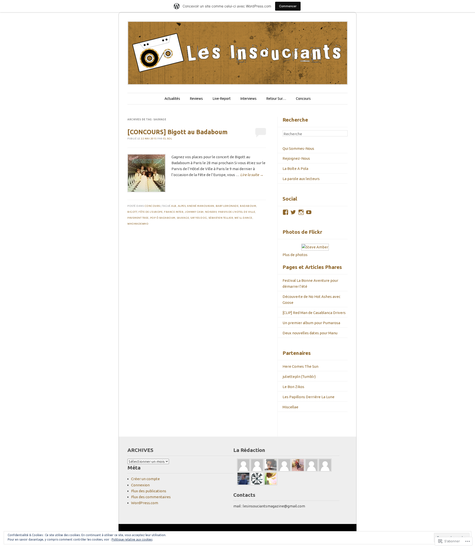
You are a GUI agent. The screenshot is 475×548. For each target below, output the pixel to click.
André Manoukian (200, 206)
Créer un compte (145, 479)
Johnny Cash (194, 211)
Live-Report (222, 99)
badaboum (248, 206)
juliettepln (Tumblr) (299, 376)
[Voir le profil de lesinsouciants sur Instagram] (301, 212)
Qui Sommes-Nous (298, 148)
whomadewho (137, 223)
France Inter (173, 211)
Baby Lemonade (227, 206)
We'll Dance (243, 217)
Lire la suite (251, 175)
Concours (303, 99)
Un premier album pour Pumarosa (311, 323)
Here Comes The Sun (300, 366)
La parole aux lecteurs (301, 179)
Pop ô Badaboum (162, 217)
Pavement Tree (138, 217)
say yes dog (198, 217)
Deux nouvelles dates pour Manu (310, 333)
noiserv (211, 211)
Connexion (140, 485)
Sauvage (183, 217)
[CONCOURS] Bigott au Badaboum (177, 132)
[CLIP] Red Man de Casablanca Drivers (314, 313)
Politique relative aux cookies (132, 539)
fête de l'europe (151, 211)
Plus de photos (295, 255)
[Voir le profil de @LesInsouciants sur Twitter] (293, 212)
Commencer (288, 6)
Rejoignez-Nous (296, 158)
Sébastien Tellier (221, 217)
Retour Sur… (276, 99)
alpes (182, 206)
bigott (132, 211)
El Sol (167, 138)
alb (173, 206)
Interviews (248, 99)
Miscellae (290, 407)
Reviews (196, 99)
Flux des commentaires (151, 497)
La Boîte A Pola (295, 168)
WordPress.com (144, 503)
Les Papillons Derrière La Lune (308, 397)
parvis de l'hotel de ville (236, 211)
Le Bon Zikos (293, 387)
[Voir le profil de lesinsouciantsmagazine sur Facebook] (285, 212)
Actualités (172, 99)
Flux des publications (148, 491)
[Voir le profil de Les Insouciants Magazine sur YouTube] (309, 212)
